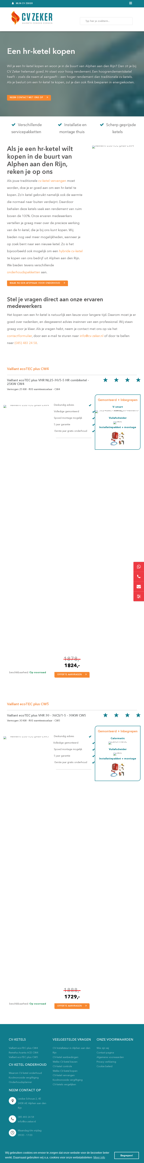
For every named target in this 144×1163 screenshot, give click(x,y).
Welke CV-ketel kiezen (65, 1062)
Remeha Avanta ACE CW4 (23, 1053)
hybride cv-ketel (71, 251)
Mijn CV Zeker (24, 4)
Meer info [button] (99, 1157)
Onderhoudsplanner (20, 1082)
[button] (29, 98)
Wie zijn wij (103, 1048)
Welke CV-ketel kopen (65, 1071)
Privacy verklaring (106, 1062)
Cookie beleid (104, 1066)
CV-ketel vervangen (64, 1075)
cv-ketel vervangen (52, 181)
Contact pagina (105, 1053)
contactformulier (19, 336)
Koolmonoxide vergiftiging (68, 1080)
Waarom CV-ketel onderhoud (25, 1073)
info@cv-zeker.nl (91, 336)
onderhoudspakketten (23, 272)
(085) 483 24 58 (26, 343)
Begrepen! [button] (126, 1155)
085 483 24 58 (26, 1117)
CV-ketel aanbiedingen (65, 1057)
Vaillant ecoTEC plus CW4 (23, 1048)
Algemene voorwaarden (110, 1057)
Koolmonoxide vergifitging (24, 1077)
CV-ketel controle (62, 1066)
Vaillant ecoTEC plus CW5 (23, 1057)
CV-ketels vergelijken (64, 1084)
